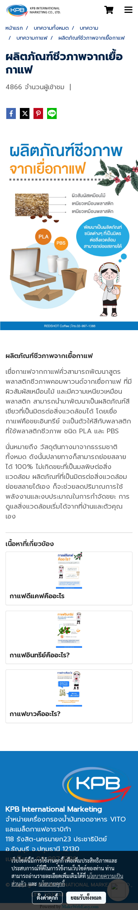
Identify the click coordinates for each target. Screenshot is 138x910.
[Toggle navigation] (128, 10)
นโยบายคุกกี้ (52, 883)
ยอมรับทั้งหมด (86, 897)
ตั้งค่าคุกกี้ (47, 897)
